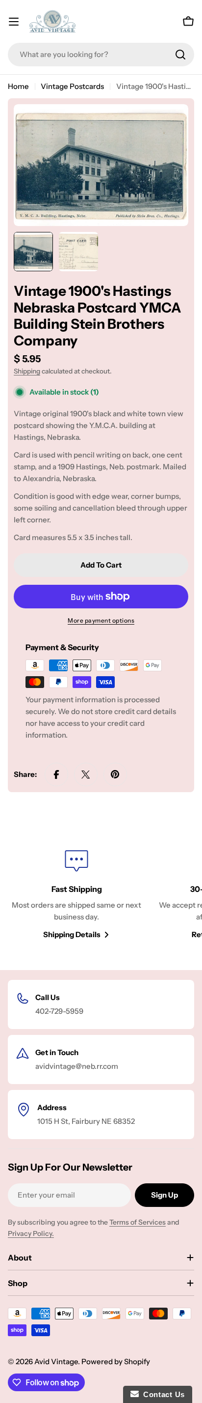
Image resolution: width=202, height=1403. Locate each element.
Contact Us (162, 1394)
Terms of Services (137, 1222)
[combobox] (101, 54)
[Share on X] (86, 774)
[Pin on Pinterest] (115, 774)
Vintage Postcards (72, 86)
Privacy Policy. (31, 1233)
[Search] (180, 54)
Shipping (27, 371)
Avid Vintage (56, 1361)
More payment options (101, 620)
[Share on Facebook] (56, 774)
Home (18, 86)
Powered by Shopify (115, 1361)
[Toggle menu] (14, 22)
